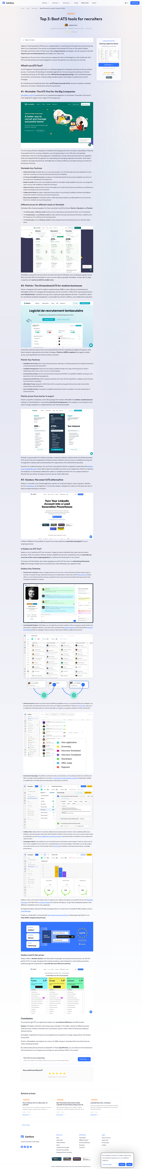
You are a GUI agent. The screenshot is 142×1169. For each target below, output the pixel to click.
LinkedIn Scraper (44, 644)
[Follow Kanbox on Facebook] (25, 889)
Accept (129, 1164)
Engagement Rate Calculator (64, 894)
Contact (94, 3)
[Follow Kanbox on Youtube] (31, 889)
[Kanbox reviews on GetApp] (67, 901)
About (58, 887)
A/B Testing (57, 633)
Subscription (82, 879)
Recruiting (71, 13)
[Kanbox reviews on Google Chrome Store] (87, 901)
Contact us (82, 889)
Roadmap (82, 887)
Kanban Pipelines (69, 588)
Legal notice (105, 882)
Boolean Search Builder (62, 892)
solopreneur (30, 486)
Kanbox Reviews (60, 884)
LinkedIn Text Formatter (62, 889)
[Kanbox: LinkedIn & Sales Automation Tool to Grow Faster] (8, 3)
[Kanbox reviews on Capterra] (56, 901)
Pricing (76, 3)
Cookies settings (107, 1164)
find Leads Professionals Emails (57, 657)
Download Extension (84, 884)
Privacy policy (105, 884)
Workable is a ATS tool (28, 95)
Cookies (104, 887)
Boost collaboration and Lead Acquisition (49, 623)
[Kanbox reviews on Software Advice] (77, 901)
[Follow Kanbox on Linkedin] (22, 889)
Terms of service (106, 879)
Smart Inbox (82, 599)
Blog (57, 879)
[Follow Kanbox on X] (28, 889)
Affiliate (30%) (85, 3)
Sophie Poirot (73, 25)
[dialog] (117, 1160)
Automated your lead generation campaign (65, 610)
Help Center (59, 882)
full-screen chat (82, 575)
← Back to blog (25, 867)
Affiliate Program (83, 882)
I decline (122, 1164)
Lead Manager (26, 653)
